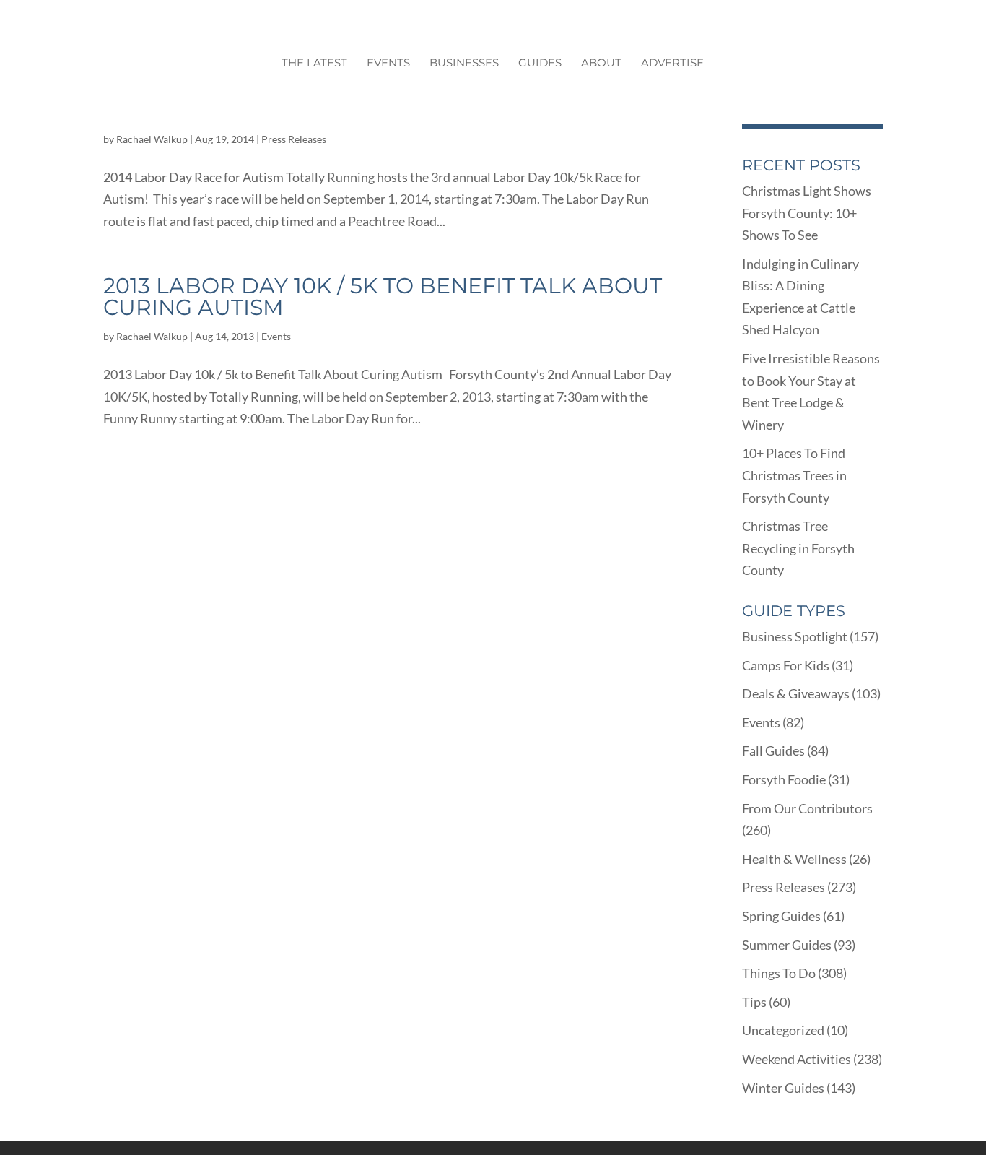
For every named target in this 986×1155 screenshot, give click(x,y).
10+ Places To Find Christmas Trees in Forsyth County (794, 475)
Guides (540, 63)
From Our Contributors (807, 808)
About (601, 63)
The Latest (314, 63)
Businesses (464, 63)
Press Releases (293, 139)
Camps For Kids (785, 665)
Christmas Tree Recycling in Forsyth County (798, 548)
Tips (754, 1002)
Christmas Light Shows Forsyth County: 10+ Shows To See (806, 213)
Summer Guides (787, 945)
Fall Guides (773, 750)
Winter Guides (783, 1088)
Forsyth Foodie (784, 779)
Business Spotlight (794, 636)
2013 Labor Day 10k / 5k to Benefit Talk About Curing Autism (382, 296)
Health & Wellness (794, 859)
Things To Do (779, 973)
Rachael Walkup (152, 139)
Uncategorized (783, 1030)
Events (388, 63)
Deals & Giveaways (796, 693)
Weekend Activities (796, 1059)
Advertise (672, 63)
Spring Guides (781, 916)
